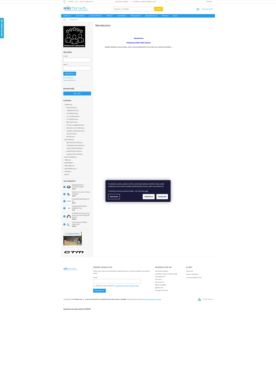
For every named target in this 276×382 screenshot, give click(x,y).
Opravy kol (189, 271)
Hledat (158, 9)
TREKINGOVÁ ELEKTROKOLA (76, 145)
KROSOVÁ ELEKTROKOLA (75, 148)
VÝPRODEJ (67, 172)
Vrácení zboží (159, 282)
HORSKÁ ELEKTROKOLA (74, 151)
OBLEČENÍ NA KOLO (70, 169)
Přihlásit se (69, 74)
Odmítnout (148, 196)
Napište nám (159, 288)
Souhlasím (162, 196)
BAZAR (66, 175)
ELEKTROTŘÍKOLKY (70, 157)
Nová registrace (68, 78)
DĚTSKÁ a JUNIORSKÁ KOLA (75, 125)
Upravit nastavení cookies (152, 299)
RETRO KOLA (71, 137)
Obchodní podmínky (121, 2)
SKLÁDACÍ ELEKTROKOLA (75, 154)
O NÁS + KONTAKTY (192, 274)
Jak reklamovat (160, 277)
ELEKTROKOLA (69, 140)
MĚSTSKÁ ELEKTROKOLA (75, 143)
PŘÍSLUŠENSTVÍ (69, 166)
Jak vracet (158, 279)
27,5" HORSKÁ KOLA (73, 116)
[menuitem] (67, 16)
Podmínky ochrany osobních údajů (144, 2)
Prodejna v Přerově (161, 290)
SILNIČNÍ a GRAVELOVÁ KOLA (75, 131)
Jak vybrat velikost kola (193, 278)
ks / (77, 93)
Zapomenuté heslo (69, 80)
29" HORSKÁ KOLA (72, 119)
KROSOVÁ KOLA (72, 108)
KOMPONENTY (69, 163)
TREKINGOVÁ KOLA (73, 111)
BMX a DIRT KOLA (72, 122)
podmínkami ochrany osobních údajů (126, 286)
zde (146, 191)
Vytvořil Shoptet (207, 299)
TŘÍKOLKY (67, 160)
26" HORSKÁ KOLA (72, 113)
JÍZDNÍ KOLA (68, 105)
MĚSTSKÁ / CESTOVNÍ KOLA (75, 128)
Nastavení (114, 196)
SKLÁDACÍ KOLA (72, 134)
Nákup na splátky (160, 285)
